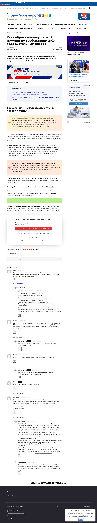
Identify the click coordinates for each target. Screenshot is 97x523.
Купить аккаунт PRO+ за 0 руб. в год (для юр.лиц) (35, 233)
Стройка (66, 8)
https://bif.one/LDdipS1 (24, 345)
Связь (80, 8)
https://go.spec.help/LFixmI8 (43, 453)
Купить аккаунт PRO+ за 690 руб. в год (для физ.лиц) (33, 228)
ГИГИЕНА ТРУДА (83, 24)
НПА (85, 28)
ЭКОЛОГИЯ (55, 28)
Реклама (74, 8)
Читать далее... (73, 80)
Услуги (32, 8)
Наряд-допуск (56, 8)
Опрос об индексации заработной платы (75, 53)
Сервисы (25, 8)
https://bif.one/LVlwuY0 (34, 374)
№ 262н (51, 187)
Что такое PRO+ (19, 241)
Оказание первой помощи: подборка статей (33, 201)
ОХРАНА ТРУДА (21, 24)
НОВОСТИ (11, 24)
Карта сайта (10, 518)
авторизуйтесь (36, 237)
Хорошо (81, 519)
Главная (9, 8)
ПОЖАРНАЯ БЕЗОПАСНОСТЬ (43, 24)
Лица (19, 8)
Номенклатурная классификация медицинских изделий (29, 94)
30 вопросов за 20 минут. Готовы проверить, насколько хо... (78, 76)
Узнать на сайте (5, 4)
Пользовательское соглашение (16, 513)
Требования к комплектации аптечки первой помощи (28, 92)
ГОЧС (47, 28)
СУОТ (36, 8)
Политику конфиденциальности (15, 511)
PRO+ (30, 24)
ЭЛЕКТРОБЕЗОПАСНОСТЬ (27, 28)
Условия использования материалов (16, 515)
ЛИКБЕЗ (63, 28)
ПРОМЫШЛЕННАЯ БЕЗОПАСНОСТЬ (65, 24)
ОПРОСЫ (40, 28)
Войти (85, 8)
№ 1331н (16, 183)
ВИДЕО (71, 28)
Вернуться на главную (48, 241)
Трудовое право (45, 8)
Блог (14, 8)
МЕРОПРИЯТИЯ (12, 28)
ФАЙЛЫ (78, 28)
